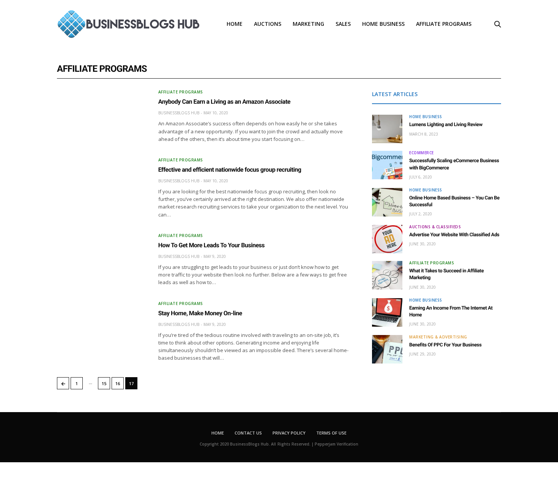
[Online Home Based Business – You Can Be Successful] (387, 202)
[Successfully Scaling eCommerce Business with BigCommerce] (387, 165)
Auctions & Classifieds (435, 227)
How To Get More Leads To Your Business (211, 245)
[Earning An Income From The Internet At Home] (387, 312)
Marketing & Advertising (438, 337)
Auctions (267, 23)
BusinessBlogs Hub (178, 112)
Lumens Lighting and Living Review (445, 125)
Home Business (383, 23)
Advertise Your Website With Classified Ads (454, 235)
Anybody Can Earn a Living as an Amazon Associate (224, 101)
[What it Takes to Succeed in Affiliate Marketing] (387, 275)
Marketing (308, 23)
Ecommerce (421, 153)
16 (117, 383)
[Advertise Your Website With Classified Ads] (387, 239)
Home (235, 23)
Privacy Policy (289, 433)
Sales (343, 23)
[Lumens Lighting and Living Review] (387, 129)
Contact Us (248, 433)
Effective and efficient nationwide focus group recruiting (229, 169)
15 (104, 383)
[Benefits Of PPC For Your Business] (387, 349)
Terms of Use (331, 433)
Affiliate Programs (443, 23)
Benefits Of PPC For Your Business (445, 345)
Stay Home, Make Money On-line (200, 313)
